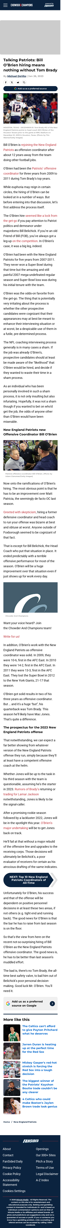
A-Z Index (42, 1180)
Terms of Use (45, 1167)
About (7, 1149)
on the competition (25, 241)
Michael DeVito (16, 76)
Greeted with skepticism (19, 512)
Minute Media (22, 1200)
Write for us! (11, 636)
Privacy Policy (12, 1167)
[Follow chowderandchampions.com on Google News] (52, 1003)
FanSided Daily (13, 1161)
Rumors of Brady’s (27, 789)
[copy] (24, 82)
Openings (42, 1149)
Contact (8, 1155)
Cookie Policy (12, 1174)
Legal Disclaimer (47, 1174)
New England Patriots (25, 1122)
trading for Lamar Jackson (21, 794)
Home (6, 1122)
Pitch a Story (44, 1161)
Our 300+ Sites (46, 1155)
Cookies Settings (14, 1191)
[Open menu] (5, 5)
